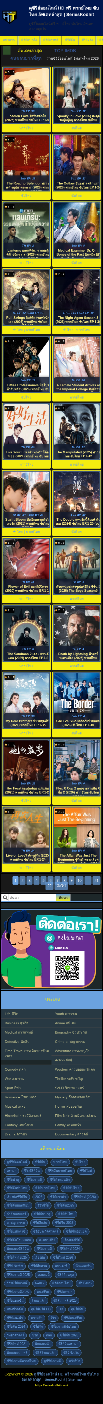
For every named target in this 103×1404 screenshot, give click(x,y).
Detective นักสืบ (17, 1042)
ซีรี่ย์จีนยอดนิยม (18, 1205)
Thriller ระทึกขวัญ (69, 1079)
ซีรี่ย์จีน (70, 40)
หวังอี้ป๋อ (74, 1361)
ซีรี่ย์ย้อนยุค (66, 1275)
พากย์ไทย (60, 1162)
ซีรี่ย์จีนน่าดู (42, 1214)
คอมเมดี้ (44, 1275)
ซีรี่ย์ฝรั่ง (87, 40)
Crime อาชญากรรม (70, 1042)
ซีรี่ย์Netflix (71, 1352)
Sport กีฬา (13, 1088)
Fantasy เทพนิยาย (19, 1125)
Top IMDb (65, 50)
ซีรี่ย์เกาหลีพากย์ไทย (21, 1361)
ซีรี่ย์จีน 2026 (69, 1335)
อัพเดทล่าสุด (30, 50)
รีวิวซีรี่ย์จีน (32, 1171)
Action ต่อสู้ (63, 1060)
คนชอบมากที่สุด (26, 58)
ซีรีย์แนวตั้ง (29, 40)
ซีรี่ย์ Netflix (15, 1266)
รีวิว (53, 1318)
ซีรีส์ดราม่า (64, 1292)
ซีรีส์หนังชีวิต (73, 1318)
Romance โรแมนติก (20, 1097)
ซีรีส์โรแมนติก (46, 1352)
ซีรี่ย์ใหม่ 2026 (63, 1257)
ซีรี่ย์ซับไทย (71, 1188)
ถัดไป (61, 886)
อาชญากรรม (16, 1223)
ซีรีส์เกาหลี (44, 1249)
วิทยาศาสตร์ (15, 1335)
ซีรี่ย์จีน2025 (65, 1205)
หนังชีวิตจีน (15, 1309)
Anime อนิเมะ (65, 1023)
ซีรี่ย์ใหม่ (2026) (85, 1197)
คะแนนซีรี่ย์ (47, 1240)
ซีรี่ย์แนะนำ (15, 1318)
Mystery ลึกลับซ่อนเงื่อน (73, 1097)
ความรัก (36, 1318)
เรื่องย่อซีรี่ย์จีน (17, 1197)
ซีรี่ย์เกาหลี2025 (18, 1292)
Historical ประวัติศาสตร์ (23, 1116)
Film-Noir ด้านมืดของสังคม (75, 1116)
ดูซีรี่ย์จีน (77, 1309)
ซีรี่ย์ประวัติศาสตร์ (45, 1231)
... (88, 880)
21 (96, 880)
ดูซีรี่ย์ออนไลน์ (17, 1162)
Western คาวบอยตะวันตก (75, 1069)
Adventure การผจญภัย (72, 1051)
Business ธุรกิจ (16, 1023)
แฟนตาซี (61, 1266)
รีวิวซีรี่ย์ (43, 1205)
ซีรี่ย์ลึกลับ (40, 1223)
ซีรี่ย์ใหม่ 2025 (17, 1257)
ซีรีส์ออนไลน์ (61, 1283)
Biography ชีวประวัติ (71, 1032)
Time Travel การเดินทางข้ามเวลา (27, 1053)
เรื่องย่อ (40, 1257)
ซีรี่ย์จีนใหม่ (66, 1214)
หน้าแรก (9, 40)
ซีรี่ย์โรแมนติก (60, 1179)
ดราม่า (11, 1171)
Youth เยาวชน (66, 1014)
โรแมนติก (39, 1300)
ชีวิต (35, 1335)
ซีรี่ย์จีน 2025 (64, 1223)
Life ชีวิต (11, 1014)
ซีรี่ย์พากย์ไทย (45, 1188)
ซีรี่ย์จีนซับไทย (17, 1188)
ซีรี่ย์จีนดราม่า (68, 1344)
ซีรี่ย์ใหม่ (86, 1171)
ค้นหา (63, 898)
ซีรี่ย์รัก (38, 1326)
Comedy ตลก (15, 1069)
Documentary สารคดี (71, 1134)
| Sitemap (74, 1379)
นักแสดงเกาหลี (17, 1352)
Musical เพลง (15, 1106)
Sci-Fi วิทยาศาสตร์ (69, 1088)
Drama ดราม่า (16, 1134)
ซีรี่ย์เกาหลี (50, 40)
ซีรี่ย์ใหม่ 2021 (17, 1344)
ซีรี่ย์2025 (85, 1283)
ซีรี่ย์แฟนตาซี (16, 1231)
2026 (38, 1197)
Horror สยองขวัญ (68, 1106)
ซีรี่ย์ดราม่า (58, 1197)
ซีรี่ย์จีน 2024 (16, 1326)
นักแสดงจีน (84, 1266)
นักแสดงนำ (42, 1344)
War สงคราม (14, 1079)
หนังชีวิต (43, 1292)
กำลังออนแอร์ (16, 1214)
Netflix (39, 1283)
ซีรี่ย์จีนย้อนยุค (76, 1231)
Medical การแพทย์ (19, 1032)
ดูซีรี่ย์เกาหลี (52, 1361)
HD (60, 1309)
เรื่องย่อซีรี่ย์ (72, 1240)
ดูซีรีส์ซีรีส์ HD (40, 1309)
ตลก (49, 1335)
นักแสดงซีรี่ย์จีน (18, 1249)
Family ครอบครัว (68, 1125)
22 (50, 886)
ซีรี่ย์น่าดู (13, 1179)
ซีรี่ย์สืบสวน (39, 1266)
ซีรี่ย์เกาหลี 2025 (18, 1275)
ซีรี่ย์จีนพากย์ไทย (60, 1171)
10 (80, 880)
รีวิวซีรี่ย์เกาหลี (17, 1283)
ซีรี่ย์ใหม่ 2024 (70, 1249)
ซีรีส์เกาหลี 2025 (65, 1300)
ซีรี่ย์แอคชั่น (15, 1300)
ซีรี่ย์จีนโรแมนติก (19, 1240)
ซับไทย (80, 1162)
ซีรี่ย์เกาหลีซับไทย (63, 1326)
